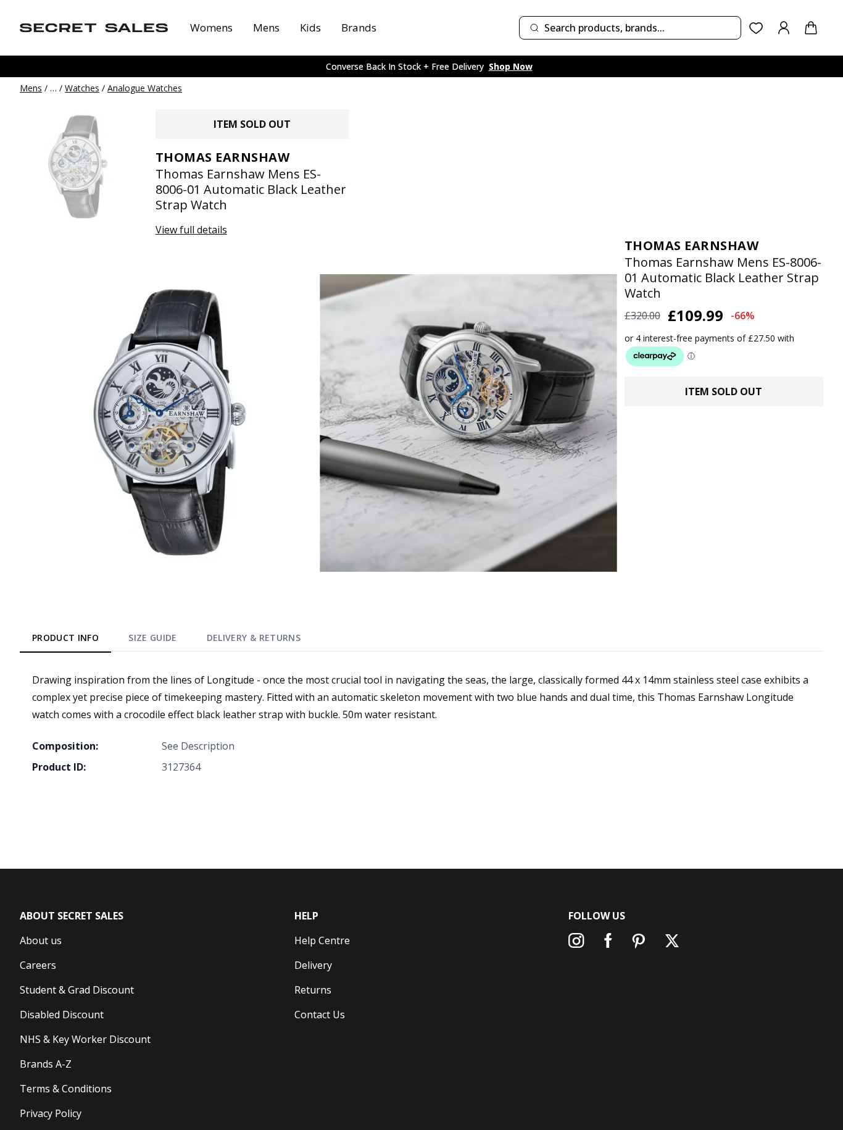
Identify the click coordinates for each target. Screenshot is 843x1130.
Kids (310, 27)
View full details (191, 229)
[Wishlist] (756, 28)
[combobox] (630, 28)
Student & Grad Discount (77, 990)
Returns (312, 990)
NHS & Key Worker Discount (85, 1039)
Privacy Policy (50, 1113)
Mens (266, 27)
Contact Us (319, 1014)
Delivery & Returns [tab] (254, 637)
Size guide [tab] (152, 637)
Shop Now (511, 66)
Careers (38, 965)
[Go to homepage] (94, 27)
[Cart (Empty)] (811, 27)
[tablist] (166, 640)
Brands (358, 27)
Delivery (313, 965)
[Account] (783, 27)
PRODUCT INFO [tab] (65, 637)
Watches (82, 88)
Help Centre (322, 940)
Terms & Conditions (66, 1088)
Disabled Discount (62, 1014)
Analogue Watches (144, 88)
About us (41, 940)
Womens (211, 27)
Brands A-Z (46, 1064)
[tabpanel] (421, 723)
